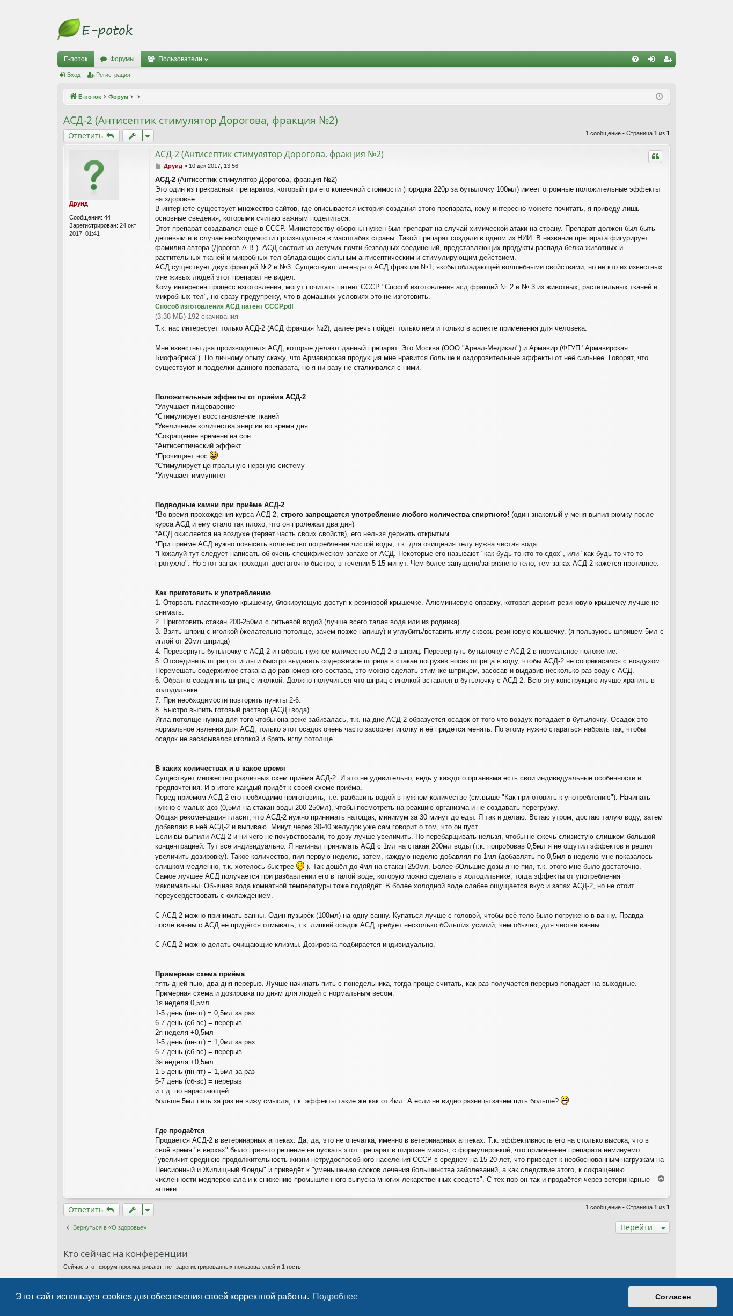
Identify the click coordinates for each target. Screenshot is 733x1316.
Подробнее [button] (335, 1296)
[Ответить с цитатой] (655, 156)
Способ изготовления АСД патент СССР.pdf (224, 306)
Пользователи (180, 59)
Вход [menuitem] (653, 61)
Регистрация (113, 74)
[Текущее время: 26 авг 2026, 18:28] (659, 97)
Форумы (122, 59)
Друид (78, 203)
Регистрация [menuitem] (670, 61)
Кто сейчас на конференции (125, 1253)
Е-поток (75, 59)
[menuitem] (635, 59)
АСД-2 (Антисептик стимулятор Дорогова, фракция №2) (200, 120)
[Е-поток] (95, 29)
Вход (73, 74)
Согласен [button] (673, 1296)
